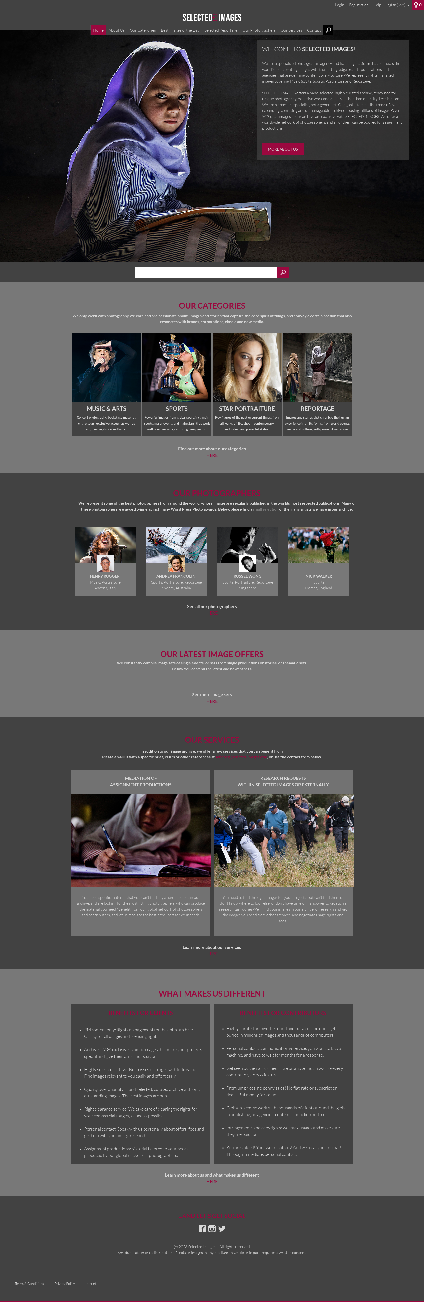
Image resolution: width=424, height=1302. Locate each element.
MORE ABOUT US (288, 149)
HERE (212, 455)
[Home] (212, 20)
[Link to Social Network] (202, 1228)
